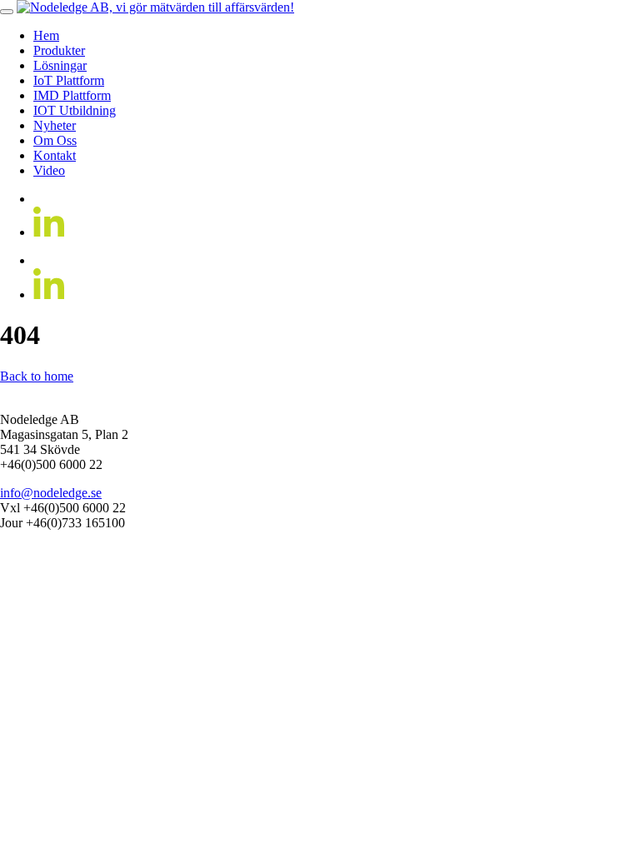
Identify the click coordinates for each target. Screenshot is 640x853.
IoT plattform (68, 80)
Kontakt (54, 155)
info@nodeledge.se (51, 493)
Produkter (59, 50)
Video (49, 170)
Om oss (55, 140)
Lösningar (60, 65)
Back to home (36, 376)
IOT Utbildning (74, 110)
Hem (46, 35)
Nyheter (54, 125)
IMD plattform (72, 95)
